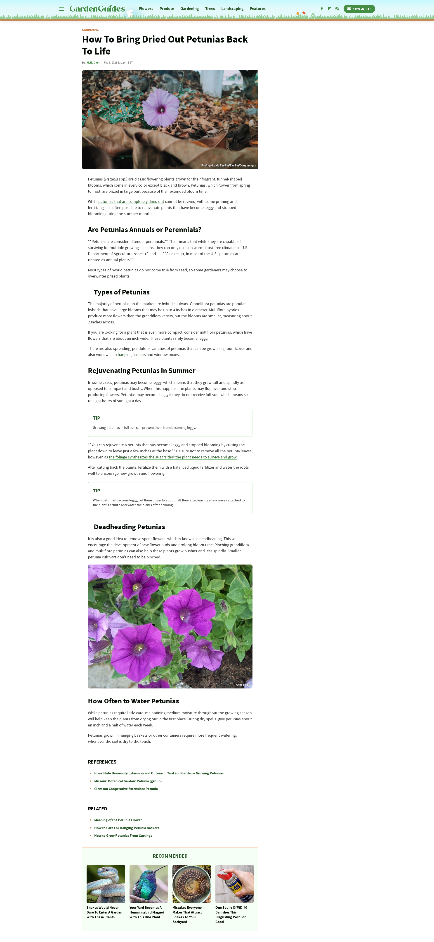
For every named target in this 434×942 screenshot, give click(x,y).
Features (258, 8)
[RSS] (337, 8)
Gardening (189, 8)
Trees (210, 8)
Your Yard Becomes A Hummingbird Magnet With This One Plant (147, 912)
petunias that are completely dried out (131, 201)
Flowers (146, 8)
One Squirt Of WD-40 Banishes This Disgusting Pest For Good (231, 914)
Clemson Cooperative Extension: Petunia (126, 789)
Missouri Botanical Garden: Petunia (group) (128, 781)
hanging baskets (132, 354)
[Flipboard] (329, 8)
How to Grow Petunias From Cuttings (123, 835)
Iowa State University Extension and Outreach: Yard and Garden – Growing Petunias (159, 773)
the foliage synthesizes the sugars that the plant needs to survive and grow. (173, 457)
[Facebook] (322, 8)
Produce (167, 8)
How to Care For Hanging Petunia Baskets (126, 828)
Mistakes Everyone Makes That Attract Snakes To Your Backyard (187, 914)
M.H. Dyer (93, 62)
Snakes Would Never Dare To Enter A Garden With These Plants (104, 912)
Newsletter (362, 9)
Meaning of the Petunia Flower (118, 820)
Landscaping (232, 8)
